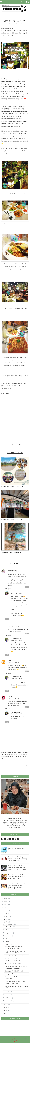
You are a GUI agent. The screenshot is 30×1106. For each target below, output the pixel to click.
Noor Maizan (13, 570)
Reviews (6, 18)
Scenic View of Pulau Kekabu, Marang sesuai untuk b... (15, 959)
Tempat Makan (14, 18)
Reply (26, 587)
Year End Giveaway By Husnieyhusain (16, 849)
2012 (6, 1011)
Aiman (10, 696)
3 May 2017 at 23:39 (17, 593)
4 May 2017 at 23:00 (17, 678)
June (7, 941)
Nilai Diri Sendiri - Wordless (15, 956)
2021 (6, 910)
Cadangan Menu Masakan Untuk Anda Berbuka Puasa (16, 967)
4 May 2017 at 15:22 (13, 662)
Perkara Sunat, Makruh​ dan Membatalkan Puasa (14, 947)
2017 (6, 922)
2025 (6, 898)
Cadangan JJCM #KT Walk (14, 971)
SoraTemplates (11, 1039)
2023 (6, 904)
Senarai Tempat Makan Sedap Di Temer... (12, 519)
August (8, 936)
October (9, 930)
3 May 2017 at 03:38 (13, 572)
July (7, 938)
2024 (6, 901)
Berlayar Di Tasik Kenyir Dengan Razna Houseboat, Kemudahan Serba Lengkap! (17, 867)
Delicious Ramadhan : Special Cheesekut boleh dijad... (15, 952)
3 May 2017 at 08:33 (13, 626)
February (9, 998)
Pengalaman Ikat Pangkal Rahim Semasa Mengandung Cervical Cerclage (17, 858)
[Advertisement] (15, 1059)
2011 (6, 1013)
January (8, 1001)
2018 (6, 919)
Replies (8, 588)
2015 (6, 1008)
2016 (6, 1005)
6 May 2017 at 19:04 (17, 714)
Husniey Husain (16, 592)
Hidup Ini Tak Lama (12, 974)
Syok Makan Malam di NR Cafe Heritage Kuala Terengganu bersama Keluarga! (17, 886)
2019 (6, 916)
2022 (6, 907)
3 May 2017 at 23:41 (17, 640)
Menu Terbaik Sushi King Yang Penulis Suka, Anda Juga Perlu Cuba (17, 876)
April (8, 992)
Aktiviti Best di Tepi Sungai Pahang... (11, 552)
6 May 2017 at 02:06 (13, 698)
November (9, 927)
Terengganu (23, 18)
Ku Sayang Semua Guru (13, 963)
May (7, 944)
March (8, 995)
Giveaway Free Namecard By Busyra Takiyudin (15, 982)
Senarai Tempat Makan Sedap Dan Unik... (12, 486)
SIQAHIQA (11, 661)
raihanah (11, 625)
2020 (6, 913)
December (9, 924)
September (9, 933)
